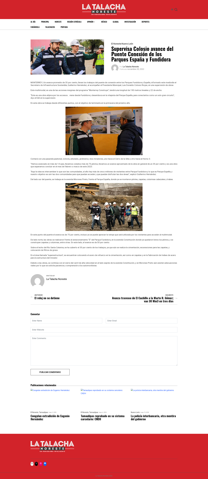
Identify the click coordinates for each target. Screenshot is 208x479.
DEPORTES (145, 21)
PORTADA (64, 27)
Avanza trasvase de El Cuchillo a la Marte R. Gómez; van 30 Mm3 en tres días (142, 299)
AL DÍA (33, 21)
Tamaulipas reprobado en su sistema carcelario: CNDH (102, 417)
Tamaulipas (43, 412)
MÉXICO (104, 21)
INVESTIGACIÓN (130, 21)
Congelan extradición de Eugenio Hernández (50, 417)
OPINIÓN (90, 21)
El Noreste (116, 44)
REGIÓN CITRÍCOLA (74, 21)
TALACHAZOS (50, 27)
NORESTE (58, 21)
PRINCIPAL (45, 21)
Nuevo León (127, 44)
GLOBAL (116, 21)
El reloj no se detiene (47, 297)
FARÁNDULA (35, 27)
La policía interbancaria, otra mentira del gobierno (153, 417)
